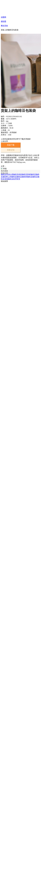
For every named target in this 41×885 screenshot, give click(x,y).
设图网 (3, 17)
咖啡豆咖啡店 (32, 177)
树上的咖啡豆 (11, 177)
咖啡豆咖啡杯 (22, 177)
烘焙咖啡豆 (22, 174)
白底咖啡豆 (14, 174)
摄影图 (3, 21)
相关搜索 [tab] (4, 171)
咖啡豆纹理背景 (14, 179)
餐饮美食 (4, 26)
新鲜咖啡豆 (31, 174)
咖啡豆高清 (5, 174)
